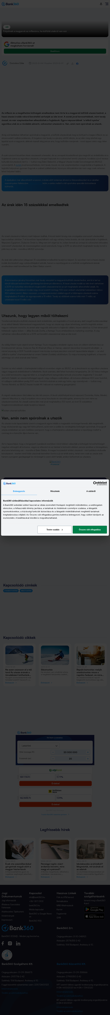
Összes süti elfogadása (90, 529)
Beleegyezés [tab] (19, 491)
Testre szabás (53, 529)
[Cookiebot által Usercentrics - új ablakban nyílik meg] (95, 483)
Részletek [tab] (55, 491)
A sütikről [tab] (91, 491)
